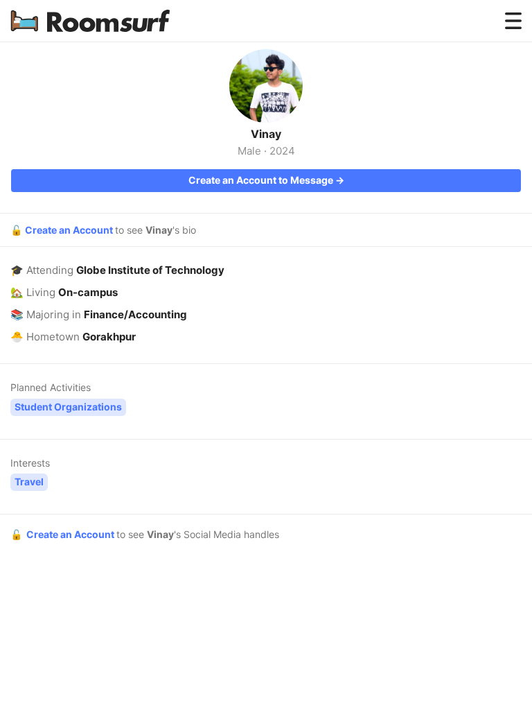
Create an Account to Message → (266, 180)
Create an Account (70, 230)
